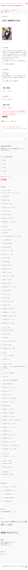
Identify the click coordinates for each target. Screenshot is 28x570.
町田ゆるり (5, 359)
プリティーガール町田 (7, 355)
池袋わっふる (5, 305)
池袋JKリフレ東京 (6, 265)
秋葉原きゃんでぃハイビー (8, 423)
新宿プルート (5, 210)
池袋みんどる (5, 283)
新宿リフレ (5, 190)
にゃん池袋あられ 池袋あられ (9, 497)
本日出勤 (5, 171)
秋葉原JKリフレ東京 (7, 412)
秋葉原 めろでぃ (6, 391)
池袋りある (5, 297)
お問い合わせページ (6, 545)
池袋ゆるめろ (5, 290)
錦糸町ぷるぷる (6, 467)
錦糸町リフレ (5, 460)
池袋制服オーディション (8, 312)
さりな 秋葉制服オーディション (9, 494)
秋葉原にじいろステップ (8, 427)
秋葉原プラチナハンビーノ (8, 434)
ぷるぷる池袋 (5, 239)
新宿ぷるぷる (5, 214)
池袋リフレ (5, 230)
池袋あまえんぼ (6, 268)
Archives (2, 511)
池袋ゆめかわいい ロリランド (9, 286)
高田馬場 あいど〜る (7, 474)
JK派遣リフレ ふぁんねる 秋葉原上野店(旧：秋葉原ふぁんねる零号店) (15, 367)
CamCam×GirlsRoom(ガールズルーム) (11, 236)
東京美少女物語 (6, 243)
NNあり (4, 167)
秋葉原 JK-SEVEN (6, 383)
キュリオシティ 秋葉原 (7, 373)
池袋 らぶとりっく (7, 250)
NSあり (4, 163)
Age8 (4, 232)
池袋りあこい (5, 294)
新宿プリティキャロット (8, 207)
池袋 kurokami (6, 247)
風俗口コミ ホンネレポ (5, 176)
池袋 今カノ (5, 257)
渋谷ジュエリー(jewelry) (8, 341)
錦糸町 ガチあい (7, 121)
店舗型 (12, 521)
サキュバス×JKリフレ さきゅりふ (10, 192)
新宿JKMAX (5, 196)
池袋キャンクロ (6, 272)
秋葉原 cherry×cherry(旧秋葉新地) (10, 380)
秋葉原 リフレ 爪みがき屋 (8, 398)
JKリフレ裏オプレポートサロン (12, 3)
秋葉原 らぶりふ (6, 394)
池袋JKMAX (5, 261)
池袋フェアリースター (7, 276)
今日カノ (5, 376)
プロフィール (5, 42)
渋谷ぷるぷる (5, 344)
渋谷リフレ (5, 327)
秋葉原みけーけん (6, 438)
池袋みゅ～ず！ (6, 279)
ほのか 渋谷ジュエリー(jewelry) (9, 486)
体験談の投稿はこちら (6, 150)
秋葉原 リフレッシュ (7, 401)
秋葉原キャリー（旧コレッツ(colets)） (11, 420)
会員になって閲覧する (7, 91)
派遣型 (14, 121)
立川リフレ (5, 453)
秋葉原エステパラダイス (8, 416)
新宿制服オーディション (8, 221)
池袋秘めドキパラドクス (8, 323)
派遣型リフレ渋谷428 (7, 330)
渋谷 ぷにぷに (6, 333)
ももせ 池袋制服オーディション (9, 490)
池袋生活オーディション (8, 319)
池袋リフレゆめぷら (7, 301)
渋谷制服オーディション (8, 348)
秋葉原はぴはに (6, 430)
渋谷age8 (5, 337)
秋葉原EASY (5, 405)
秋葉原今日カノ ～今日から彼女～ (10, 445)
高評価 (4, 160)
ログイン (19, 128)
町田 (4, 353)
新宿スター (5, 200)
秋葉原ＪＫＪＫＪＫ (7, 409)
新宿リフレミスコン (7, 218)
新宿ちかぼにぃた (6, 203)
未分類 (4, 226)
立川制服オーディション (8, 456)
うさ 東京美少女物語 (7, 501)
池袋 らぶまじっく (7, 254)
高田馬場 (5, 471)
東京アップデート (4, 554)
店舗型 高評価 (17, 521)
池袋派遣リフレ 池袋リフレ (8, 315)
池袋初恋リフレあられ (7, 308)
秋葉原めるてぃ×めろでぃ (8, 441)
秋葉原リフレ (5, 363)
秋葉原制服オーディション (8, 448)
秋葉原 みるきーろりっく (8, 387)
